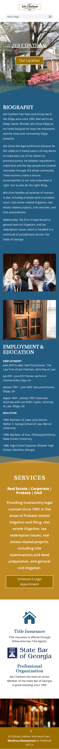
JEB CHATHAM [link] (29, 45)
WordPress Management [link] (22, 740)
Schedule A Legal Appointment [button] (29, 581)
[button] (29, 16)
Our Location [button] (29, 60)
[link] (30, 6)
